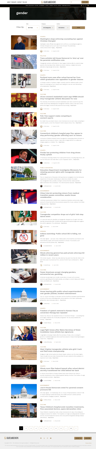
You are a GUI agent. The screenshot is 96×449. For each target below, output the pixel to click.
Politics (55, 5)
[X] (83, 5)
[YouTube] (87, 5)
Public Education (30, 5)
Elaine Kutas (47, 162)
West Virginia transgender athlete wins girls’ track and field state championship (61, 350)
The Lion (24, 2)
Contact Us (78, 438)
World (59, 5)
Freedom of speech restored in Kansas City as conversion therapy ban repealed (59, 312)
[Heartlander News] (48, 2)
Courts (47, 5)
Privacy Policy (88, 442)
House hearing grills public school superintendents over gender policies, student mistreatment (61, 292)
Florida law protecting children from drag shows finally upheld (60, 154)
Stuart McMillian (48, 380)
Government (41, 5)
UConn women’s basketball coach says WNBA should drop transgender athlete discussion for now (62, 98)
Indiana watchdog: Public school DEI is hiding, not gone (60, 235)
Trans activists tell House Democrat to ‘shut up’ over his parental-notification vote (62, 59)
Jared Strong (47, 265)
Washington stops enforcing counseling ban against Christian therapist (61, 40)
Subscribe (85, 2)
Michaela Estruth (48, 186)
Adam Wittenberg (48, 342)
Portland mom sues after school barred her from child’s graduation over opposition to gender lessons (62, 78)
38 (71, 428)
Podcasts (13, 2)
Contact (19, 2)
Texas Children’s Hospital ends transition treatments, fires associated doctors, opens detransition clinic (62, 408)
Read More (59, 47)
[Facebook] (81, 5)
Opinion (51, 5)
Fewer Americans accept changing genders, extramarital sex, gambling (58, 273)
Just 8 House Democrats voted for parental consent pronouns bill (61, 389)
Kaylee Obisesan (48, 322)
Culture (36, 5)
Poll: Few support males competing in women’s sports (56, 117)
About (9, 2)
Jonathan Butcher (48, 245)
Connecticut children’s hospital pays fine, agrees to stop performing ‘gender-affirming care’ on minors (61, 134)
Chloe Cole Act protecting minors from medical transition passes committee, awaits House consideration (59, 195)
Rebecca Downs (48, 399)
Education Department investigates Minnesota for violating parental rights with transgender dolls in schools (61, 172)
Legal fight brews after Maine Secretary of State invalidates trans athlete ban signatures (60, 331)
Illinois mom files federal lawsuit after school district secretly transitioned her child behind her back (62, 369)
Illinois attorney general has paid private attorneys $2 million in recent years (62, 254)
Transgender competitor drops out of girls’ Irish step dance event (61, 215)
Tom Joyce (47, 51)
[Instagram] (85, 5)
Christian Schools (66, 5)
